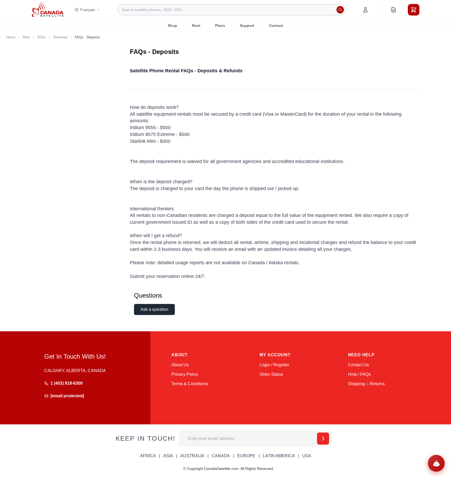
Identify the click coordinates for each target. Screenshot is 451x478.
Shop (172, 25)
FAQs (41, 37)
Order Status (271, 374)
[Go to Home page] (47, 10)
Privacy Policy (184, 374)
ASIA (168, 456)
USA (306, 456)
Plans (220, 25)
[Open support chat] (436, 463)
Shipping (356, 384)
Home (10, 37)
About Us (180, 365)
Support (247, 25)
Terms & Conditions (189, 384)
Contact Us (358, 365)
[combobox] (231, 9)
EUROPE (246, 456)
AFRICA (148, 456)
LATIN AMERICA (279, 456)
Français (87, 10)
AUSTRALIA (192, 456)
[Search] (340, 9)
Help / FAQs (359, 374)
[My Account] (365, 9)
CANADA (221, 456)
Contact (276, 25)
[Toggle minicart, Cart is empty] (413, 10)
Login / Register (274, 365)
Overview (60, 37)
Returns (377, 384)
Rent (196, 25)
